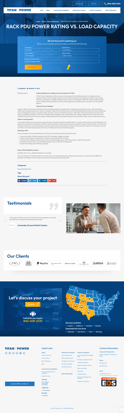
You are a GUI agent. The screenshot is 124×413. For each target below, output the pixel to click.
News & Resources (53, 21)
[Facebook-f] (6, 353)
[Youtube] (20, 353)
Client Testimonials (110, 10)
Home (41, 10)
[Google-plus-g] (24, 353)
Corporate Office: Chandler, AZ (20, 384)
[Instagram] (13, 353)
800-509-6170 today (80, 44)
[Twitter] (10, 353)
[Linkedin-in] (17, 353)
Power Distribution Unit (24, 169)
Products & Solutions (95, 10)
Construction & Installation (61, 10)
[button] (23, 180)
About (48, 10)
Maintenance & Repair (79, 10)
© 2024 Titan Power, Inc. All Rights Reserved (62, 408)
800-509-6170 (32, 321)
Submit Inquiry (32, 67)
